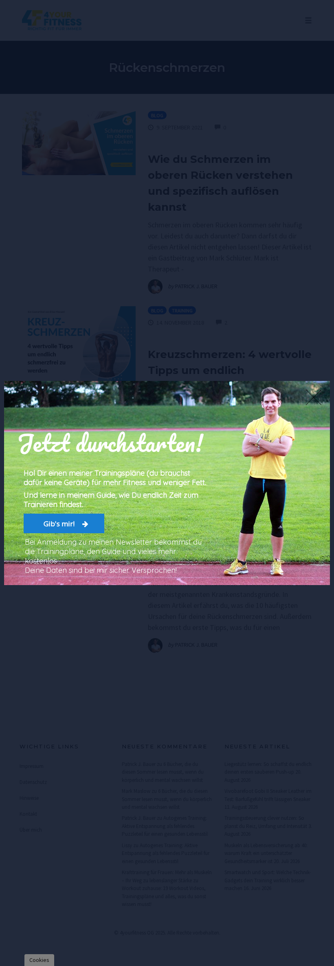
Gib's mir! (60, 523)
